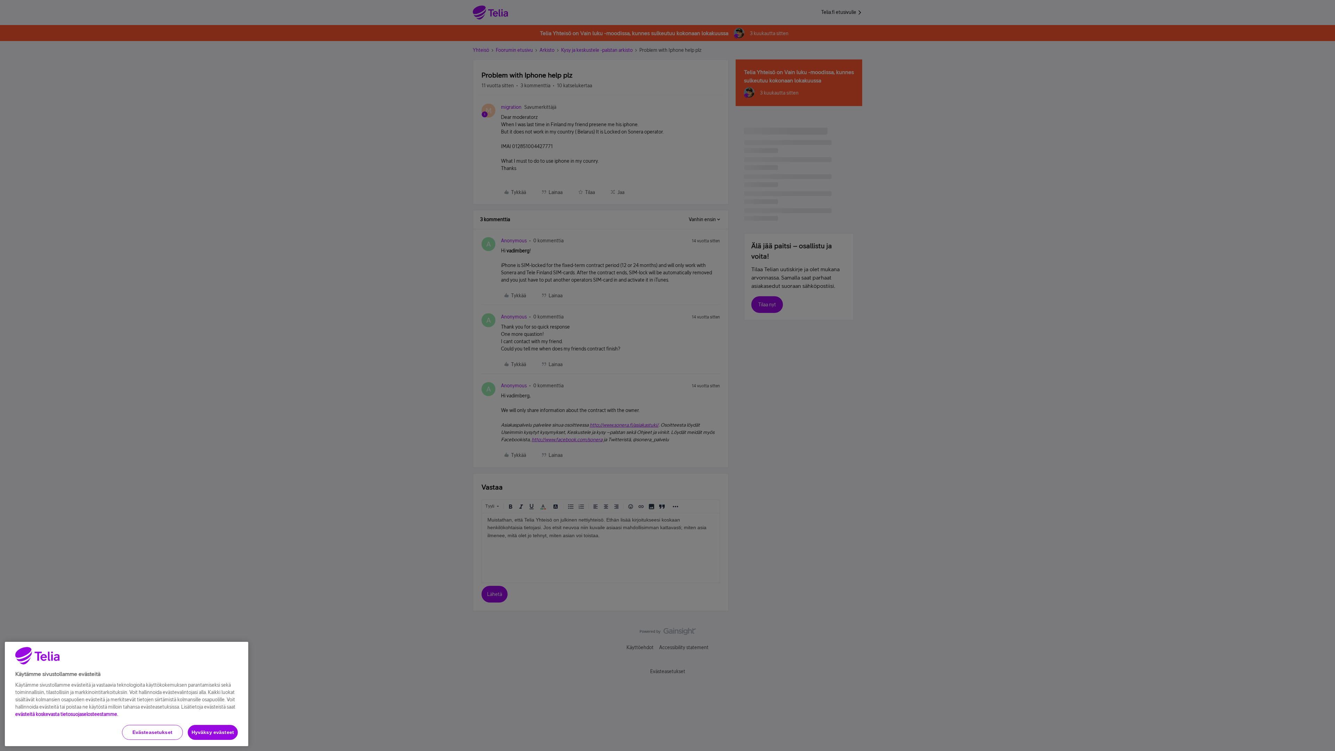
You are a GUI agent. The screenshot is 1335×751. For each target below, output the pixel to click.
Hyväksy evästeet (213, 732)
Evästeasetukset (152, 732)
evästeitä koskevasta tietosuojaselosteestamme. (66, 714)
